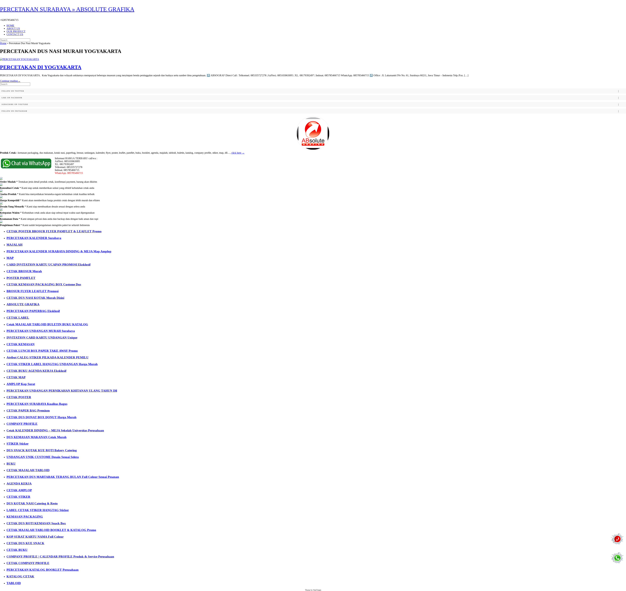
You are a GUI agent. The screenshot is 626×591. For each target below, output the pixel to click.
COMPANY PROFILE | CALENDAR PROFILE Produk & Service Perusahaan (60, 556)
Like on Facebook (12, 98)
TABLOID (14, 583)
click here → (238, 152)
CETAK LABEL (18, 317)
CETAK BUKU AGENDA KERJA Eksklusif (36, 370)
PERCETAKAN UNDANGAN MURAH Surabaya (41, 331)
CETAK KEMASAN (21, 344)
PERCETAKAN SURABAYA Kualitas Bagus (37, 404)
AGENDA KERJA (19, 483)
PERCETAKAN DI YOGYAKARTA (40, 67)
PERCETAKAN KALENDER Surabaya (34, 238)
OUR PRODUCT (16, 31)
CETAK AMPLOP (19, 490)
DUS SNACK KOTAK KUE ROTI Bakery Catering (42, 450)
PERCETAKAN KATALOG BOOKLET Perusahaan (43, 569)
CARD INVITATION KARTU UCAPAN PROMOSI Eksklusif (48, 264)
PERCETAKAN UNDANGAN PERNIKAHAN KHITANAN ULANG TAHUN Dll (62, 390)
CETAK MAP (16, 377)
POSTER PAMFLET (21, 278)
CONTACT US (15, 34)
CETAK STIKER (18, 496)
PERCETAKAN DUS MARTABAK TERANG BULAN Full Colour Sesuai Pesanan (63, 477)
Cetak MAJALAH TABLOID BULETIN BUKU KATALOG (47, 324)
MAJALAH (14, 244)
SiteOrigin (317, 590)
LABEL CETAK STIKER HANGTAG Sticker (38, 510)
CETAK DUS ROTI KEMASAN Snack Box (36, 523)
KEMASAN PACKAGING (25, 516)
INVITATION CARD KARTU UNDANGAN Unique (42, 337)
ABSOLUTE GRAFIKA (23, 304)
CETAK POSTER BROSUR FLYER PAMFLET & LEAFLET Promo (54, 231)
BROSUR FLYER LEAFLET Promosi (33, 291)
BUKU (11, 463)
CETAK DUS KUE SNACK (25, 543)
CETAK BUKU (17, 550)
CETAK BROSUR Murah (24, 271)
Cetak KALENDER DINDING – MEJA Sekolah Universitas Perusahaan (55, 430)
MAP (10, 258)
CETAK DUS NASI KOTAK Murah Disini (35, 297)
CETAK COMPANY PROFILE (28, 563)
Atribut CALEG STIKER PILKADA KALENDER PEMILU (48, 357)
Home (3, 43)
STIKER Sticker (18, 443)
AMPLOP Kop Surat (21, 384)
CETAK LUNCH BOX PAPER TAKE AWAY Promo (42, 350)
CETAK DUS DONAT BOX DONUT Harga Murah (41, 417)
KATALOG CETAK (20, 576)
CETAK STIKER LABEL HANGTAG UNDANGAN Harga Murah (52, 364)
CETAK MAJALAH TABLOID (28, 470)
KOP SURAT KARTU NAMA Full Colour (35, 536)
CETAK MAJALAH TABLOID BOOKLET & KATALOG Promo (51, 530)
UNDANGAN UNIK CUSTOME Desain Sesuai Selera (43, 457)
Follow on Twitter (13, 91)
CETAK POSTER (19, 397)
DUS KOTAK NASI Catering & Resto (32, 503)
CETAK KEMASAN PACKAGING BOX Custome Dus (44, 284)
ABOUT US (13, 28)
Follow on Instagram (14, 111)
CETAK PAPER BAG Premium (28, 410)
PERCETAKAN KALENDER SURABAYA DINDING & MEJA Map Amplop (59, 251)
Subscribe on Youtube (15, 104)
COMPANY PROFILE (22, 423)
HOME (10, 25)
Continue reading (10, 81)
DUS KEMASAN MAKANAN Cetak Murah (37, 437)
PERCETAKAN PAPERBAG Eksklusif (33, 311)
